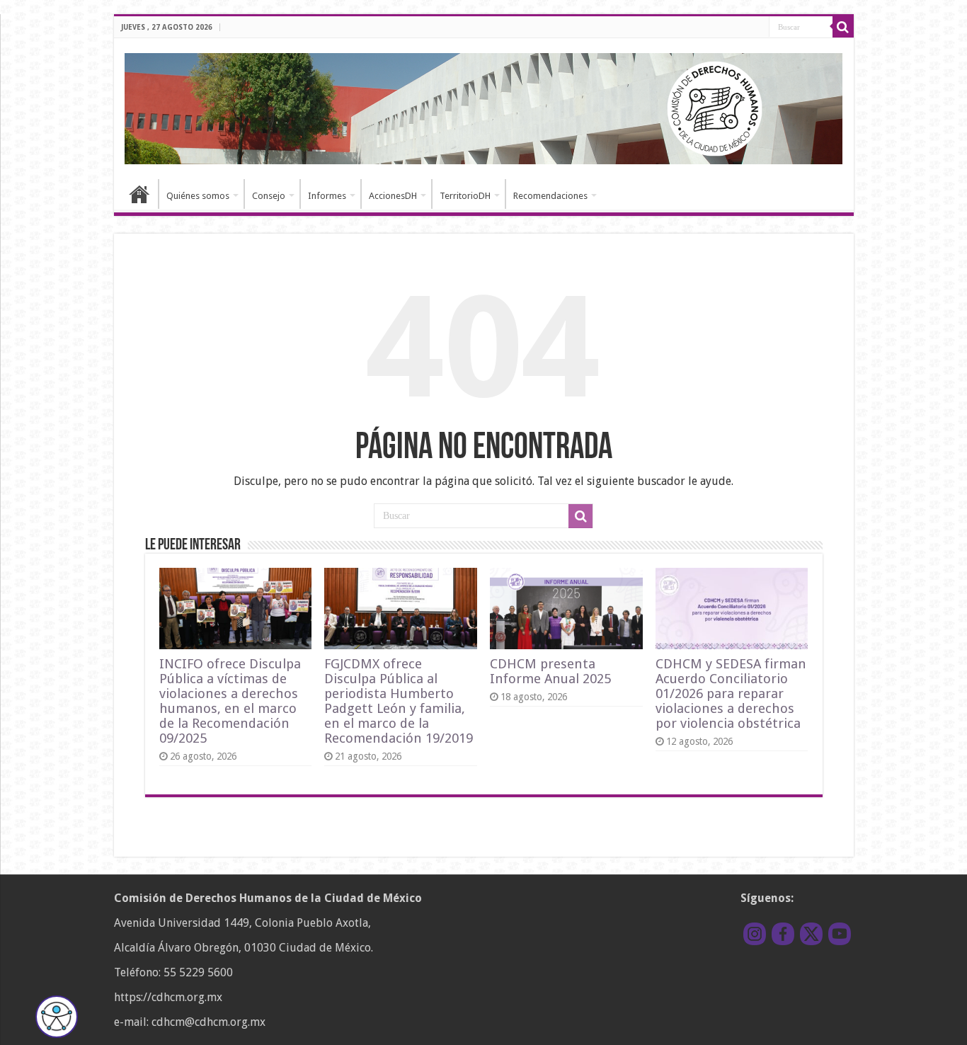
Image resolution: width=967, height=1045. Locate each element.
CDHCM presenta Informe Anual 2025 (550, 671)
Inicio (139, 194)
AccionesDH (393, 195)
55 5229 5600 (198, 972)
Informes (327, 195)
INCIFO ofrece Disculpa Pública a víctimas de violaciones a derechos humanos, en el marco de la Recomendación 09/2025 (230, 701)
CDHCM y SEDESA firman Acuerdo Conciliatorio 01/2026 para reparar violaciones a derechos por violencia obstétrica (731, 693)
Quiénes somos (197, 195)
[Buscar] (843, 27)
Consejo (268, 195)
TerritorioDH (465, 195)
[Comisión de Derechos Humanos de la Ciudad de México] (484, 106)
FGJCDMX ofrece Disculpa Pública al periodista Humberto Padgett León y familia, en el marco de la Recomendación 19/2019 (398, 701)
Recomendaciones (550, 195)
